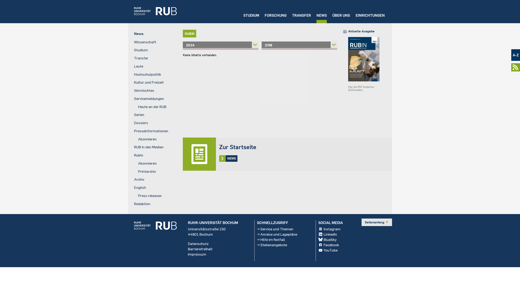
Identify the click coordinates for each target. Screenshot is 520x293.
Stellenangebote (273, 245)
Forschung (276, 15)
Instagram (332, 229)
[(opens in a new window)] (152, 11)
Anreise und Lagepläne (278, 234)
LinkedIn (330, 234)
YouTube (331, 250)
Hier (351, 87)
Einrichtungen (370, 15)
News (321, 15)
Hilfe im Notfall (272, 239)
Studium (251, 15)
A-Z (516, 55)
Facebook (331, 245)
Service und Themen (276, 229)
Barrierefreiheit (200, 249)
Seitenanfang (377, 222)
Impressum (197, 254)
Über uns (341, 15)
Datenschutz (198, 243)
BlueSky (330, 239)
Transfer (301, 15)
